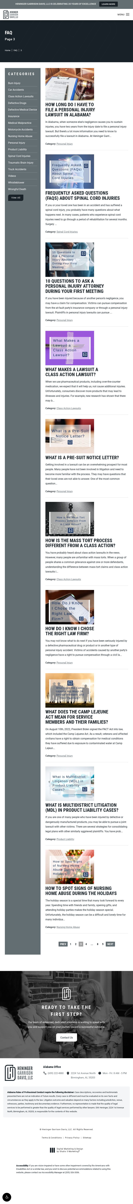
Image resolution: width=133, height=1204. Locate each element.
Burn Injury (14, 82)
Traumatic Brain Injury (20, 162)
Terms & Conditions (52, 1137)
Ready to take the (66, 1010)
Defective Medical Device (22, 109)
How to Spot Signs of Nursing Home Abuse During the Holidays (81, 890)
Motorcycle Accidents (20, 129)
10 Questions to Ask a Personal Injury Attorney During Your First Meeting (74, 286)
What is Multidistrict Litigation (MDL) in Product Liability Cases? (81, 807)
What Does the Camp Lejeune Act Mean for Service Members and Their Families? (76, 717)
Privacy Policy (72, 1137)
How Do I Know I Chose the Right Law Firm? (69, 631)
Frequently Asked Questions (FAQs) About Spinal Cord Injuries (82, 195)
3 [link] (21, 50)
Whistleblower (16, 182)
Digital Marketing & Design (70, 1150)
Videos (12, 175)
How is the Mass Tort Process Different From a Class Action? (80, 542)
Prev (63, 944)
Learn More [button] (108, 4)
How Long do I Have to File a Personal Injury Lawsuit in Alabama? (70, 109)
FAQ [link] (15, 50)
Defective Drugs (17, 102)
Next (110, 944)
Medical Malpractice (19, 122)
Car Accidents (16, 89)
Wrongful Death (17, 188)
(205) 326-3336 (72, 1172)
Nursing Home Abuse (20, 135)
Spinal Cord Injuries (19, 155)
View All (15, 197)
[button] (6, 1197)
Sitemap (87, 1137)
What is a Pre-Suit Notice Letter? (82, 457)
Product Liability (17, 149)
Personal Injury (16, 142)
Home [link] (7, 50)
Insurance (13, 116)
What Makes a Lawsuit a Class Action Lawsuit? (71, 371)
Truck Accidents (17, 169)
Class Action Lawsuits (20, 96)
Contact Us (66, 1037)
